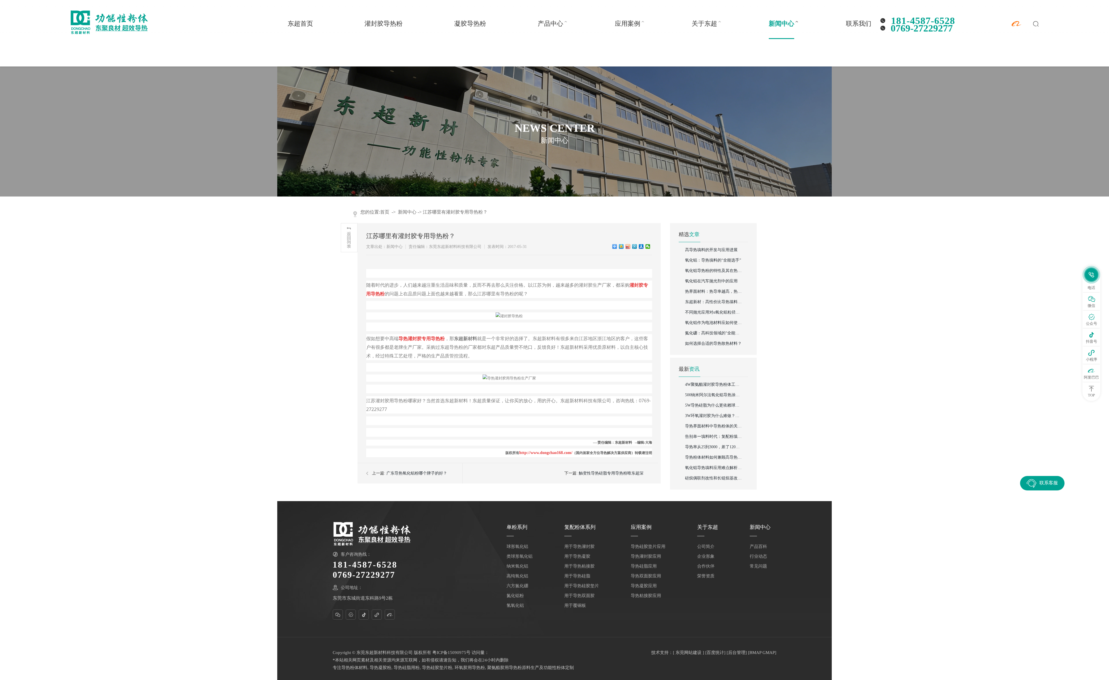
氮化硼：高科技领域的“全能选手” (713, 333)
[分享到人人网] (641, 246)
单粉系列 (517, 527)
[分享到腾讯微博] (634, 246)
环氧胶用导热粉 (470, 667)
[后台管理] (737, 652)
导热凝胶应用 (644, 585)
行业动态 (758, 556)
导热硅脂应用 (644, 566)
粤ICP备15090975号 (451, 652)
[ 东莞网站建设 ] (688, 652)
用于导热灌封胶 (579, 546)
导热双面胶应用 (646, 576)
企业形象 (705, 556)
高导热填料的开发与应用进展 (711, 250)
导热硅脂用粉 (407, 667)
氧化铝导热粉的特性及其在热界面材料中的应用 (713, 270)
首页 (384, 212)
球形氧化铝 (517, 546)
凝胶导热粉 (470, 23)
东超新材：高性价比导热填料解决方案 (713, 302)
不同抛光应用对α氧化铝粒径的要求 (713, 312)
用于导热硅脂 (577, 576)
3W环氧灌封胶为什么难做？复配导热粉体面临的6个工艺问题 (713, 416)
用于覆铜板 (575, 605)
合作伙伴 (705, 566)
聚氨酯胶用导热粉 (504, 667)
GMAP (768, 652)
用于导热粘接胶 (579, 566)
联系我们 (858, 23)
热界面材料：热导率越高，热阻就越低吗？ (713, 291)
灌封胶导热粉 (383, 23)
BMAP (755, 652)
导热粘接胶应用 (646, 595)
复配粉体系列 (580, 527)
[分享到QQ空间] (621, 246)
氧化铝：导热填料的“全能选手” (713, 260)
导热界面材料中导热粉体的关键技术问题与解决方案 (713, 426)
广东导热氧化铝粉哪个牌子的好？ (416, 473)
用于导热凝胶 (577, 556)
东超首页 (300, 23)
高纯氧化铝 (517, 576)
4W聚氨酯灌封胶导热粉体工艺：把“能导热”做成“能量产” (713, 384)
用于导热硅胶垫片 (581, 585)
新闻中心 (781, 23)
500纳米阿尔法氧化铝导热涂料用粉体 (713, 395)
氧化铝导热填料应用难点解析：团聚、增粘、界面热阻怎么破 (713, 468)
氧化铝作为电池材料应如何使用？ (713, 322)
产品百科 (758, 546)
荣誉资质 (705, 576)
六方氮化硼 (517, 585)
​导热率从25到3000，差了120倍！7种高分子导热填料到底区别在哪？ (713, 447)
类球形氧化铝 (520, 556)
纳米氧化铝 (517, 566)
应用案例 (627, 23)
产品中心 (550, 23)
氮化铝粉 (515, 595)
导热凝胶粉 (380, 667)
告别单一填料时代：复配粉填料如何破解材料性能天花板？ (713, 436)
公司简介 (705, 546)
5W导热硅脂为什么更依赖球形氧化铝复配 (713, 405)
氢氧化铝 (515, 605)
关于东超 (704, 23)
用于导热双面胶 (579, 595)
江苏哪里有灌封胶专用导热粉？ (455, 212)
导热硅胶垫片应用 (648, 546)
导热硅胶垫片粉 (437, 667)
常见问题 (758, 566)
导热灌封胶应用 (646, 556)
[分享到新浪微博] (628, 246)
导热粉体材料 (354, 667)
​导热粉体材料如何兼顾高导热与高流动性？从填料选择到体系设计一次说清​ (713, 457)
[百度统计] (715, 652)
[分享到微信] (647, 246)
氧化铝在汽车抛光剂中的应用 (711, 281)
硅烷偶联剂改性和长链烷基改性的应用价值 (713, 478)
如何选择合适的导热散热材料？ (713, 343)
